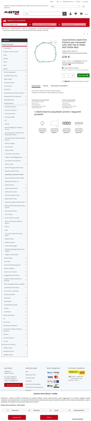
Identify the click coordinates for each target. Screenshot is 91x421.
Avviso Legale (21, 405)
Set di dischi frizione (11, 192)
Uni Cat (5, 341)
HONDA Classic (7, 348)
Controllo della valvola (10, 305)
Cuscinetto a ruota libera (12, 154)
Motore (5, 69)
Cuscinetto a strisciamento (13, 161)
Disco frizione (9, 214)
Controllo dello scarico (10, 76)
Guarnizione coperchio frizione (78, 53)
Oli (4, 318)
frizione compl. (9, 164)
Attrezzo (5, 334)
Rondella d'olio (9, 239)
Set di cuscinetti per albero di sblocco (13, 222)
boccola (7, 124)
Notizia (78, 1)
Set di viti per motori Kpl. (11, 291)
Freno (5, 55)
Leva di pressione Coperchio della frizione (15, 139)
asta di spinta (9, 147)
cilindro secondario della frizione (14, 202)
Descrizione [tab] (36, 86)
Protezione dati (30, 378)
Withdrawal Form (68, 1)
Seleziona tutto (17, 417)
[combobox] (65, 6)
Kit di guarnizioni (9, 82)
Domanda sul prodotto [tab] (59, 86)
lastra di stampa (9, 143)
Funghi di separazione (11, 254)
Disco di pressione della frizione (14, 178)
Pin (6, 120)
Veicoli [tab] (45, 86)
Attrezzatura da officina (10, 325)
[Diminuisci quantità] (64, 75)
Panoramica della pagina (33, 384)
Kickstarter (7, 89)
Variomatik (7, 298)
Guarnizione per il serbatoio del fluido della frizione (14, 133)
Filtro (4, 65)
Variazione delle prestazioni (12, 265)
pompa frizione (9, 185)
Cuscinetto (7, 261)
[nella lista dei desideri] (55, 43)
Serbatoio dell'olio (9, 294)
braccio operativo (10, 113)
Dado (6, 230)
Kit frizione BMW (10, 117)
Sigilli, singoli (8, 79)
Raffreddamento (9, 100)
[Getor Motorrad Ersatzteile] (11, 13)
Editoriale (28, 390)
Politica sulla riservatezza (8, 405)
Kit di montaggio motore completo (14, 284)
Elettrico (5, 58)
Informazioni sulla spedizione (34, 387)
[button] (70, 13)
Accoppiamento (8, 103)
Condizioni (29, 381)
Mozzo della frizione (11, 199)
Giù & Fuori (6, 322)
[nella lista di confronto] (51, 43)
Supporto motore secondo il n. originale (13, 279)
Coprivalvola (7, 301)
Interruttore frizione (11, 211)
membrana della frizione (12, 195)
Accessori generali (8, 338)
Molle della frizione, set (12, 181)
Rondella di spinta (10, 107)
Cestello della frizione (11, 188)
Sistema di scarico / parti (10, 51)
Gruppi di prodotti (7, 44)
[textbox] (65, 6)
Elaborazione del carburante (12, 96)
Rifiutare (49, 417)
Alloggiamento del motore (11, 275)
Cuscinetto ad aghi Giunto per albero (14, 234)
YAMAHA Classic (8, 355)
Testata (6, 308)
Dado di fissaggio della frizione (14, 167)
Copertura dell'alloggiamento (13, 157)
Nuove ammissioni (8, 315)
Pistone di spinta (10, 242)
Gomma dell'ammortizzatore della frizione (15, 206)
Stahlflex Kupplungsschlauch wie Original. (14, 250)
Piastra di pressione (11, 110)
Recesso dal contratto (13, 385)
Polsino (7, 226)
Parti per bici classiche (8, 344)
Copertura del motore (10, 272)
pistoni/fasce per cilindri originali (14, 93)
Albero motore (8, 258)
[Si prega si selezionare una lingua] (58, 1)
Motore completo (9, 268)
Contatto (85, 1)
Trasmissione (7, 48)
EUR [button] (51, 1)
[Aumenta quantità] (72, 75)
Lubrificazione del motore (11, 287)
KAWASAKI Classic (8, 351)
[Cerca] (64, 14)
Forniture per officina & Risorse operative (12, 330)
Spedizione (78, 61)
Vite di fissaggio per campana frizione (13, 128)
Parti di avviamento (10, 72)
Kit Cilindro (7, 312)
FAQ (27, 371)
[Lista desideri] (75, 13)
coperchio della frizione (12, 171)
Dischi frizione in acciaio (12, 218)
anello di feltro (9, 150)
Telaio (5, 62)
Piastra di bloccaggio (11, 246)
